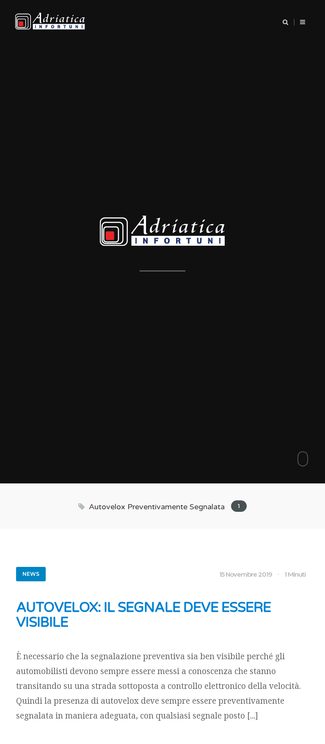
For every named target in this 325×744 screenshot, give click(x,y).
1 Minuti (295, 574)
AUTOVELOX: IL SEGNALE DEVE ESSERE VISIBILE (143, 615)
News (30, 574)
